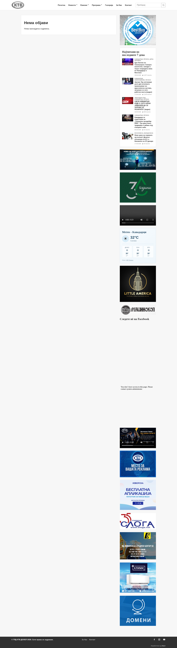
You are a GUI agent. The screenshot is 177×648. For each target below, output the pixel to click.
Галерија (109, 5)
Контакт (128, 5)
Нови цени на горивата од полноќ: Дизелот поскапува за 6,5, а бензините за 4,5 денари (143, 138)
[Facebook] (154, 639)
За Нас (119, 5)
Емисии (83, 5)
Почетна (61, 5)
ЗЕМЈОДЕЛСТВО (140, 98)
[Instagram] (159, 639)
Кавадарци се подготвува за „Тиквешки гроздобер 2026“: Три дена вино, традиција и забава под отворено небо (143, 122)
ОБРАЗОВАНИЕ (139, 80)
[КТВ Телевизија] (17, 5)
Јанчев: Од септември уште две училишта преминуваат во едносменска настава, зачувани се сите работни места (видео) (143, 87)
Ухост (164, 646)
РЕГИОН (146, 59)
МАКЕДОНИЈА (148, 133)
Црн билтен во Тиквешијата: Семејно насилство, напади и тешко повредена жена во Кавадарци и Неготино (143, 68)
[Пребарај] (163, 5)
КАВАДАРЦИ (138, 59)
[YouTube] (164, 639)
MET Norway (129, 260)
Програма (96, 5)
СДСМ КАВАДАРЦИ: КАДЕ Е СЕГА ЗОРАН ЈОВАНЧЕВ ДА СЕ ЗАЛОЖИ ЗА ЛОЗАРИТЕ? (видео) (142, 105)
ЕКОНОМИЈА (138, 133)
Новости (72, 5)
